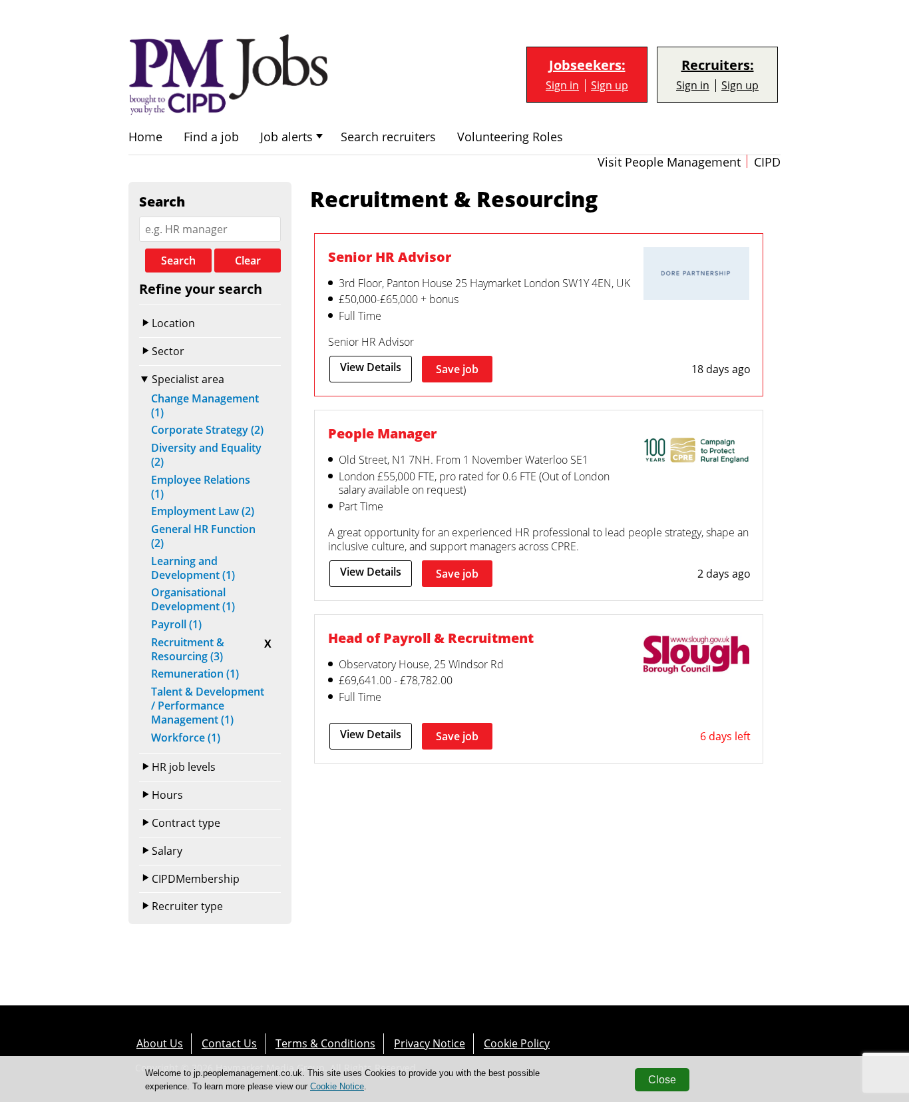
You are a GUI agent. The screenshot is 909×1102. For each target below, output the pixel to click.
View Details (370, 367)
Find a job (211, 137)
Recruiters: (717, 65)
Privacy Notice (429, 1043)
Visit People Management (669, 162)
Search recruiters (388, 137)
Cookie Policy (517, 1043)
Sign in (562, 85)
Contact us (229, 1043)
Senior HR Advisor (389, 257)
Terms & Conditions (325, 1043)
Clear (248, 260)
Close (662, 1079)
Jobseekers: (587, 65)
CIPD (767, 162)
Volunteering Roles (510, 137)
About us (159, 1043)
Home (145, 137)
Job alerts (286, 137)
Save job (457, 369)
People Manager (382, 433)
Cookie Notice (337, 1086)
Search (178, 260)
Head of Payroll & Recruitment (431, 638)
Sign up (609, 85)
